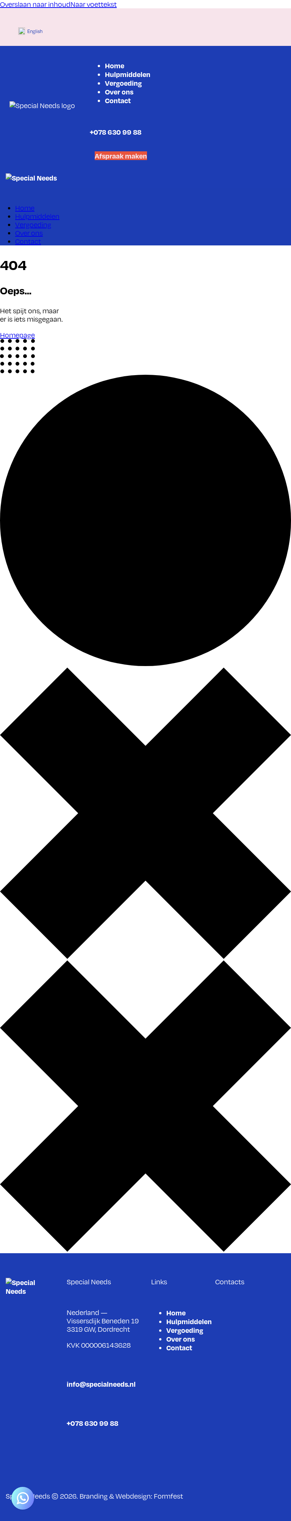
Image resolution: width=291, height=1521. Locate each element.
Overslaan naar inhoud (35, 4)
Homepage (17, 335)
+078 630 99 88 (115, 131)
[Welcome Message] (22, 1498)
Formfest (168, 1496)
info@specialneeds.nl (101, 1384)
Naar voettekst (93, 4)
